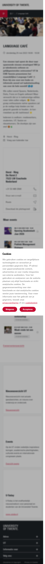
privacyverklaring (10, 303)
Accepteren (28, 309)
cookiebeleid (31, 303)
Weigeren (10, 309)
